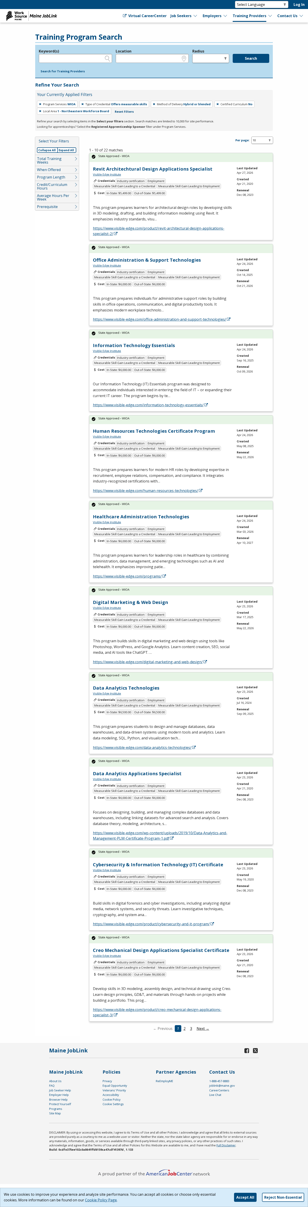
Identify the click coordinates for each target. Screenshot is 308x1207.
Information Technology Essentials (134, 345)
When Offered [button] (49, 169)
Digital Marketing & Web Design (130, 602)
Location (123, 51)
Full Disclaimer (226, 1145)
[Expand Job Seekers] (195, 16)
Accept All (245, 1197)
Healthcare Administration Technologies (141, 517)
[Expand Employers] (225, 16)
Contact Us (287, 15)
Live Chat (215, 1095)
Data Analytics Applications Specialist (137, 773)
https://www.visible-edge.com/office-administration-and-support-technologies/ (159, 319)
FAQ (52, 1086)
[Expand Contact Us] (301, 16)
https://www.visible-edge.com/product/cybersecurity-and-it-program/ (151, 923)
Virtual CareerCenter (146, 15)
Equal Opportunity (115, 1086)
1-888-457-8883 (219, 1081)
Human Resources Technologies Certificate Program (154, 431)
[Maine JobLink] (32, 16)
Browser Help (58, 1099)
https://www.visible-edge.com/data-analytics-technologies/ (142, 747)
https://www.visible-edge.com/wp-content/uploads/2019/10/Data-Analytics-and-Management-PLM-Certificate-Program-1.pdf (160, 835)
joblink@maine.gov (222, 1086)
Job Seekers (180, 15)
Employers (212, 15)
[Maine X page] (255, 1050)
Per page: (242, 140)
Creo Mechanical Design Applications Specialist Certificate (161, 950)
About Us (55, 1081)
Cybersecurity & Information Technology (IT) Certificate (158, 865)
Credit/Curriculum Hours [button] (52, 186)
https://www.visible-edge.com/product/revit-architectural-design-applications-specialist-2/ (158, 231)
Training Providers (249, 15)
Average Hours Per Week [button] (53, 197)
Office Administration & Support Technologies (147, 260)
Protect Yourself (60, 1104)
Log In (299, 4)
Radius (198, 51)
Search (251, 58)
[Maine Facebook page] (247, 1050)
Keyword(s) (49, 51)
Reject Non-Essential (283, 1197)
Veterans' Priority (114, 1090)
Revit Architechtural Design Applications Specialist (152, 169)
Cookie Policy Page (101, 1200)
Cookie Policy (111, 1099)
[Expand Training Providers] (270, 16)
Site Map (55, 1113)
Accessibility (111, 1095)
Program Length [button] (51, 177)
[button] (63, 71)
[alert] (181, 157)
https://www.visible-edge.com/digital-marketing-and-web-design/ (148, 661)
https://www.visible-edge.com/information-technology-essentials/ (148, 404)
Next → (203, 1028)
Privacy (107, 1081)
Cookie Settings (113, 1104)
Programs (55, 1109)
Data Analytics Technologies (126, 688)
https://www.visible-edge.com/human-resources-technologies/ (145, 490)
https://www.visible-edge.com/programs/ (127, 576)
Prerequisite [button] (47, 206)
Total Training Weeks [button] (49, 160)
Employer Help (59, 1095)
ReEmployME (164, 1081)
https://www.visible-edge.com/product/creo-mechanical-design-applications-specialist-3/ (157, 1012)
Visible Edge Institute (107, 174)
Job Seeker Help (60, 1090)
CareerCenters (219, 1090)
